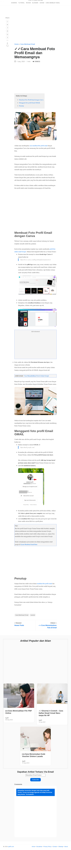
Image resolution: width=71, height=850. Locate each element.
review (28, 3)
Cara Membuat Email (53, 3)
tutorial (21, 3)
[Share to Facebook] (7, 27)
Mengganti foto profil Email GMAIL (29, 103)
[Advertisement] (35, 28)
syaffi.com (11, 846)
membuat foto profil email (44, 583)
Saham (42, 3)
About (66, 846)
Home (16, 44)
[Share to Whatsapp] (7, 21)
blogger (35, 3)
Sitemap (61, 846)
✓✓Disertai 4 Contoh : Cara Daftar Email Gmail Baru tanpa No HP (51, 713)
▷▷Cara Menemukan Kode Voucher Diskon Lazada (33, 755)
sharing (14, 3)
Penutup (21, 106)
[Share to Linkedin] (7, 34)
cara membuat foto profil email (38, 146)
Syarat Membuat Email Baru (29, 544)
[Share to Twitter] (7, 24)
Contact (55, 846)
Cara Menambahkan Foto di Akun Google (36, 376)
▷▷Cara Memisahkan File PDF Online (18, 712)
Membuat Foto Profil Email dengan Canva (31, 100)
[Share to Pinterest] (7, 31)
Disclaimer (39, 846)
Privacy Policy (48, 846)
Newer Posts (19, 625)
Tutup (24, 96)
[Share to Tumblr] (7, 37)
